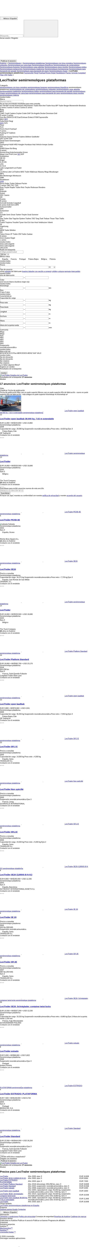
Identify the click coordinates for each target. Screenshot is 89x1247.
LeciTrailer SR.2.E (9, 832)
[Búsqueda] (41, 28)
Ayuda (14, 1209)
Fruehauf (42, 73)
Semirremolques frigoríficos (42, 65)
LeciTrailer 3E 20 (8, 917)
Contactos (22, 1209)
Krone (48, 73)
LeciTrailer (5, 461)
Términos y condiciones (9, 1216)
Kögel (53, 73)
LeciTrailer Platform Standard (14, 659)
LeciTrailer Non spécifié (11, 789)
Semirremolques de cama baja (19, 65)
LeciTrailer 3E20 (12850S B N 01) (16, 875)
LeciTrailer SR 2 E (9, 746)
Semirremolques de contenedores (66, 65)
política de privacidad (50, 495)
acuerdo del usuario (74, 495)
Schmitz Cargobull (78, 73)
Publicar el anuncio (8, 1161)
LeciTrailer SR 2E (8, 962)
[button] (44, 49)
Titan (2, 75)
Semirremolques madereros (33, 69)
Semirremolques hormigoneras (57, 69)
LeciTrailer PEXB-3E (10, 520)
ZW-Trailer (8, 75)
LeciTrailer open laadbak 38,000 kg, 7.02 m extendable (27, 419)
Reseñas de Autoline (62, 1216)
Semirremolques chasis (58, 71)
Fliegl (36, 73)
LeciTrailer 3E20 (8, 569)
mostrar (4, 373)
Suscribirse (5, 493)
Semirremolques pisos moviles (56, 67)
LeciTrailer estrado (9, 1051)
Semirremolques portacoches (11, 69)
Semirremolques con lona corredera (59, 63)
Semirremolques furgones (10, 67)
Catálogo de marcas (78, 1216)
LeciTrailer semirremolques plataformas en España (19, 1205)
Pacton (68, 73)
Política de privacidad (27, 1216)
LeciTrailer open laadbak (12, 704)
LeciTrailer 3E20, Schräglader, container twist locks (25, 1006)
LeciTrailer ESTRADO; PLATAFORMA (18, 1094)
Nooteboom (60, 73)
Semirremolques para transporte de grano (33, 71)
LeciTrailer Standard (10, 1136)
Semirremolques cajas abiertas (32, 67)
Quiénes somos (6, 1209)
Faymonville (28, 73)
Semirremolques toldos (78, 67)
